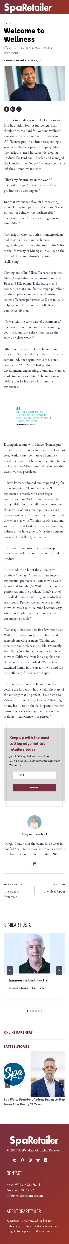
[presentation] (34, 953)
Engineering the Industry (28, 980)
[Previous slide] (7, 1084)
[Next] (59, 970)
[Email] (12, 109)
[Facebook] (6, 109)
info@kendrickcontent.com (25, 1196)
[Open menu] (64, 7)
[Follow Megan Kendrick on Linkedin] (34, 864)
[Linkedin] (14, 1160)
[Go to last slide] (10, 970)
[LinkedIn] (19, 109)
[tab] (27, 1011)
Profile (7, 23)
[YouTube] (53, 1160)
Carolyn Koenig (20, 988)
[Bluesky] (37, 1160)
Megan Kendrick (17, 60)
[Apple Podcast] (45, 1160)
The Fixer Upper (54, 888)
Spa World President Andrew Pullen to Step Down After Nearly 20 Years (34, 1102)
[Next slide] (61, 1084)
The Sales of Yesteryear (13, 891)
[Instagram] (30, 1160)
